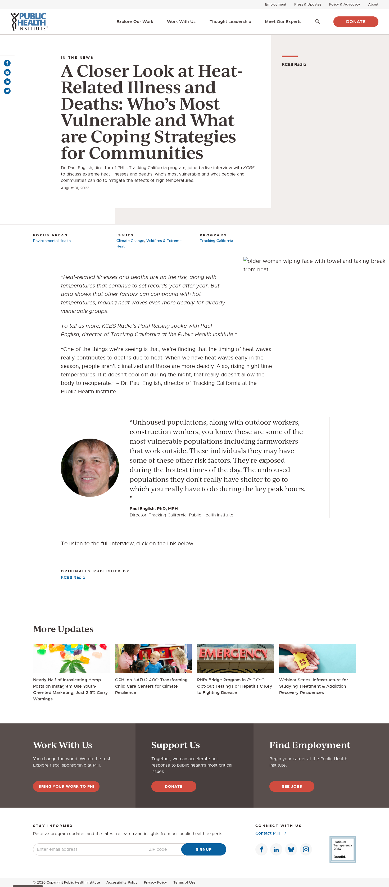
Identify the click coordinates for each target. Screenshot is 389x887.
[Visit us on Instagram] (306, 849)
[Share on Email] (7, 72)
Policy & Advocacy (344, 4)
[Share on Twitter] (7, 91)
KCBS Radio (73, 577)
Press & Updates (307, 4)
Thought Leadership (230, 21)
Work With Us (181, 21)
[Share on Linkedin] (7, 81)
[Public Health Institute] (29, 22)
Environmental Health (52, 240)
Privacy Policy (155, 882)
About (373, 4)
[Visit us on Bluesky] (291, 849)
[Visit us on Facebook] (261, 849)
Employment (275, 4)
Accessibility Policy (122, 882)
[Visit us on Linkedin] (276, 849)
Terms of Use (184, 882)
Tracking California (216, 240)
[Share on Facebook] (7, 63)
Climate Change (130, 240)
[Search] (317, 21)
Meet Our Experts (283, 21)
